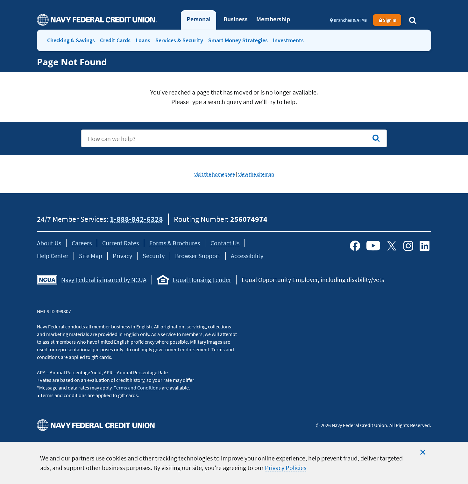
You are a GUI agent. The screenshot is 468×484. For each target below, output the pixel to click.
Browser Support (197, 256)
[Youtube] (373, 245)
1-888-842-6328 (136, 219)
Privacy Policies (285, 468)
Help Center (52, 256)
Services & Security (179, 40)
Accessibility (247, 256)
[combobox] (234, 138)
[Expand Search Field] (412, 20)
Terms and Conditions (137, 387)
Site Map (90, 256)
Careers (82, 243)
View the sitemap (256, 174)
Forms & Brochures (174, 243)
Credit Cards (115, 40)
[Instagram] (408, 245)
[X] (391, 245)
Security (154, 256)
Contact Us (224, 243)
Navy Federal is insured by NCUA (103, 280)
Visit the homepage (214, 174)
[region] (234, 463)
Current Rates (120, 243)
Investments (288, 40)
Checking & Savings (71, 40)
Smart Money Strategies (238, 40)
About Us (49, 243)
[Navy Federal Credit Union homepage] (97, 20)
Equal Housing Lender (202, 280)
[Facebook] (355, 245)
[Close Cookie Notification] (423, 452)
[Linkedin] (424, 245)
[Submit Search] (375, 138)
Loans (143, 40)
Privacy (122, 256)
